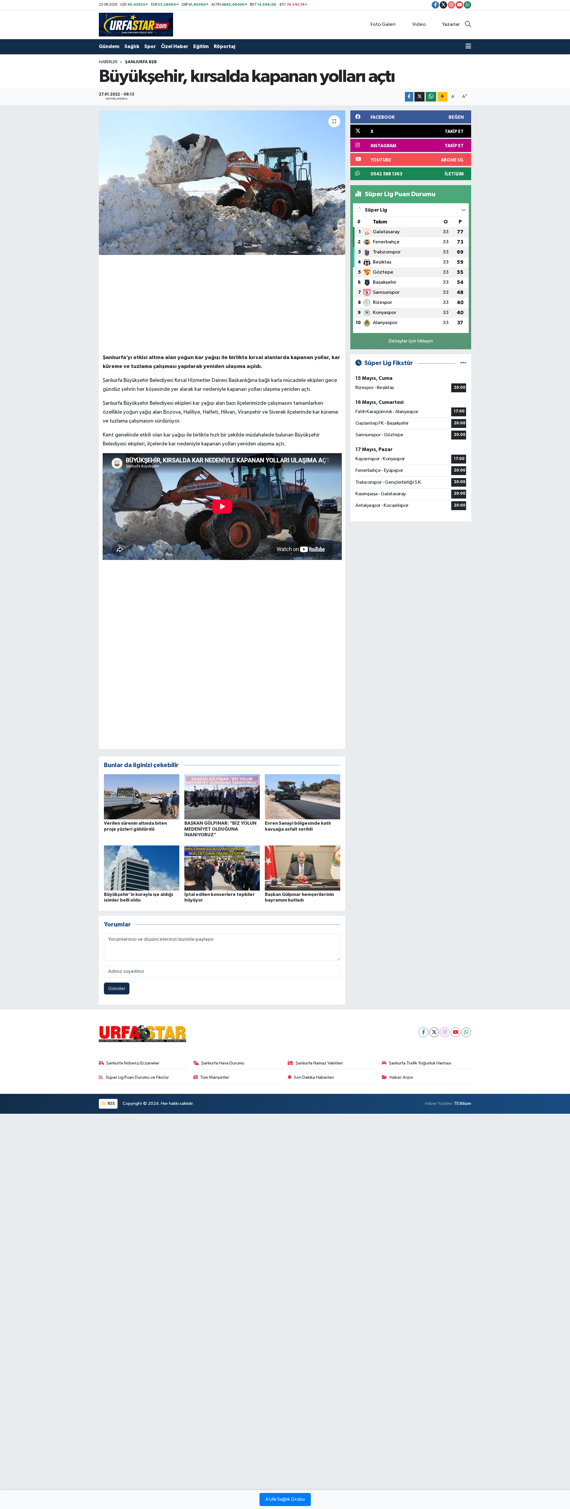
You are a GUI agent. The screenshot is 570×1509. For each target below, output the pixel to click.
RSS (111, 1103)
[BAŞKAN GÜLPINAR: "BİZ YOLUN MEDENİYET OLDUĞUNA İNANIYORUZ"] (222, 796)
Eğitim (201, 46)
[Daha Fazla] (442, 97)
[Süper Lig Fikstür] (463, 363)
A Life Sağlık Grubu (285, 1499)
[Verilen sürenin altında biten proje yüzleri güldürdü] (141, 796)
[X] (434, 1032)
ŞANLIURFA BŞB (141, 62)
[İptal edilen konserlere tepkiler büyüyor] (222, 867)
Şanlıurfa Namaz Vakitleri (319, 1063)
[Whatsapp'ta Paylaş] (431, 97)
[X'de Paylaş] (419, 97)
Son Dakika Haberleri (314, 1077)
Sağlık (131, 46)
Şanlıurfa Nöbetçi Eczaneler (132, 1063)
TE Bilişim (462, 1103)
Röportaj (224, 46)
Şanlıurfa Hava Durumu (222, 1063)
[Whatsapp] (466, 1032)
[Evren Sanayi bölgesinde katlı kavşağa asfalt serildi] (302, 796)
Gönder (117, 988)
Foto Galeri (382, 24)
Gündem (109, 46)
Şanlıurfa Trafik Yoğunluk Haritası (420, 1063)
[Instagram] (445, 1032)
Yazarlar (451, 24)
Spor (150, 46)
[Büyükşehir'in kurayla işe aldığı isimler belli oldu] (141, 867)
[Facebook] (423, 1032)
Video (419, 24)
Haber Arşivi (401, 1077)
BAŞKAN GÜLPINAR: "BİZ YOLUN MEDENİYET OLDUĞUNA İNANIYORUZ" (220, 829)
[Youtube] (455, 1032)
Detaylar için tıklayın (411, 341)
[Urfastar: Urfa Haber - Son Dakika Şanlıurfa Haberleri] (136, 24)
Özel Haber (174, 46)
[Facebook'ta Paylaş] (409, 97)
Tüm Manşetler (214, 1077)
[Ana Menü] (468, 46)
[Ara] (468, 24)
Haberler (108, 62)
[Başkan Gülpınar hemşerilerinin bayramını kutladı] (302, 867)
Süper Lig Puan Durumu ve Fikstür (137, 1077)
